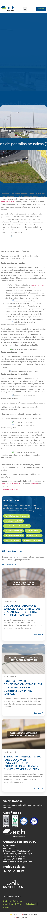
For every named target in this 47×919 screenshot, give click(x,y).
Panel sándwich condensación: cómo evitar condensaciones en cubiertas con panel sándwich (23, 687)
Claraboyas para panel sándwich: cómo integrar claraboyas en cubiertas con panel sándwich (22, 610)
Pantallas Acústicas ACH (10, 483)
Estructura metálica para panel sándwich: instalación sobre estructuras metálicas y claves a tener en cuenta (22, 763)
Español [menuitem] (16, 914)
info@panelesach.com (9, 489)
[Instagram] (14, 871)
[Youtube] (18, 871)
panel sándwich (38, 285)
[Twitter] (9, 871)
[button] (25, 9)
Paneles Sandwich (10, 601)
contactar (34, 483)
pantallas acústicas (8, 201)
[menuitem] (14, 914)
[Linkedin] (23, 871)
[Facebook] (5, 871)
